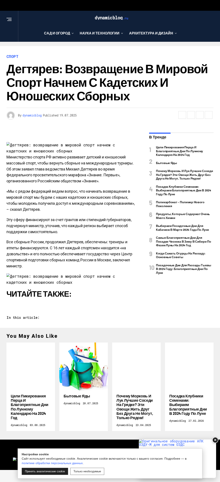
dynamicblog (32, 115)
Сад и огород (57, 33)
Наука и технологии (99, 33)
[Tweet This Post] (191, 115)
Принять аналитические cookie (45, 471)
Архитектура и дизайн (151, 33)
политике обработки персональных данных (52, 463)
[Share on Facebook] (182, 115)
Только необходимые (87, 471)
